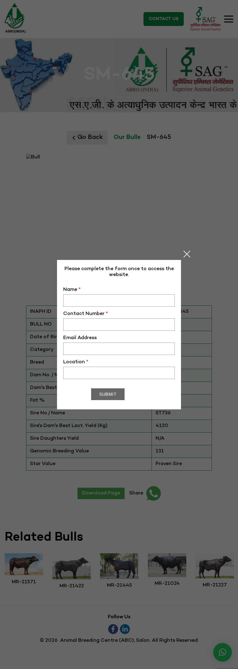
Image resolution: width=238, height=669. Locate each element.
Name (72, 289)
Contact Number (85, 314)
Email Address (80, 338)
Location (75, 362)
